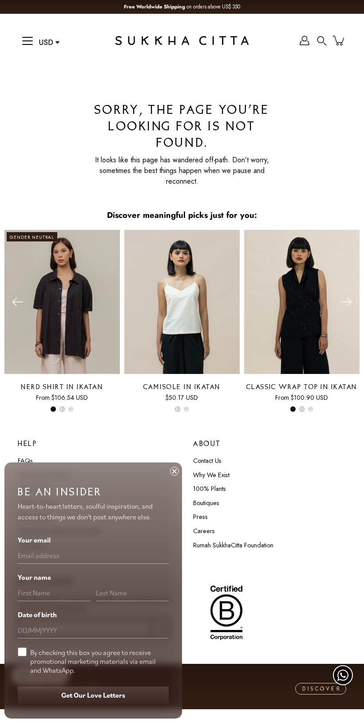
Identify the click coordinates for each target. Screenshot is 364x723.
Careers (204, 530)
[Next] (346, 302)
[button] (322, 40)
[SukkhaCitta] (182, 40)
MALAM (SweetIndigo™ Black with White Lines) (53, 409)
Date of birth (37, 614)
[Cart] (339, 40)
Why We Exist (211, 474)
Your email (34, 539)
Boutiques (206, 502)
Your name (34, 577)
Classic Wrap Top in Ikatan (301, 387)
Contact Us (207, 460)
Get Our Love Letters (93, 695)
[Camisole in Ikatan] (182, 302)
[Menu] (27, 41)
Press (200, 516)
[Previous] (18, 302)
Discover (322, 689)
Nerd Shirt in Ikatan (62, 387)
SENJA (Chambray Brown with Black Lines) (71, 409)
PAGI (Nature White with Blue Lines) (62, 409)
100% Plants (209, 488)
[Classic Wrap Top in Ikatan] (302, 302)
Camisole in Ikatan (182, 387)
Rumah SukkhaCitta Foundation (233, 545)
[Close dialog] (174, 471)
